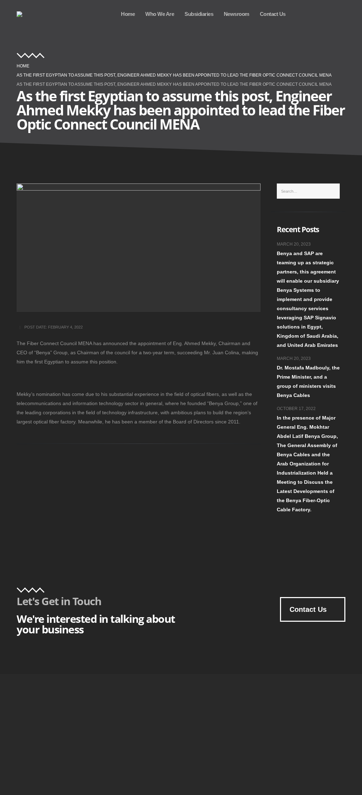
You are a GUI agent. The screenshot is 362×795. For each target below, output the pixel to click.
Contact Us (273, 14)
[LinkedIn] (319, 13)
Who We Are (159, 14)
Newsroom (236, 14)
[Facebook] (336, 13)
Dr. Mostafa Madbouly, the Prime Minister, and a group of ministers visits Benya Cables (308, 381)
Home (128, 14)
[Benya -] (26, 14)
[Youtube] (301, 13)
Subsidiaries (199, 14)
